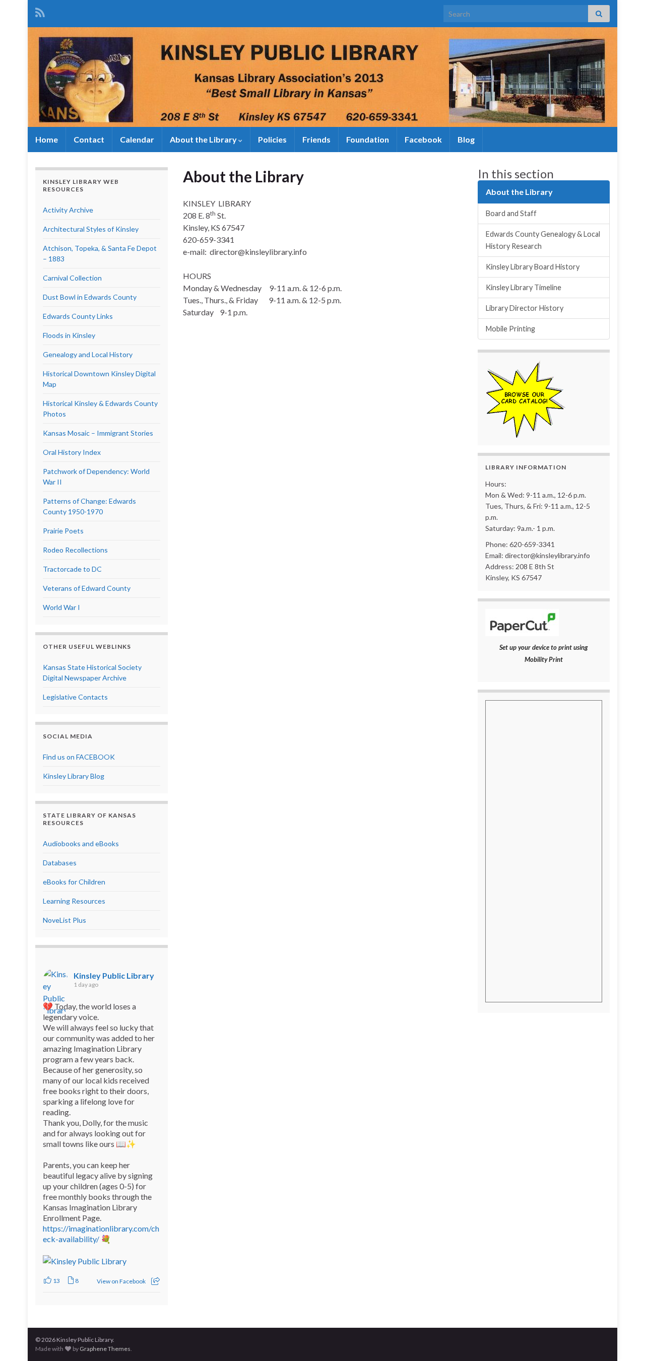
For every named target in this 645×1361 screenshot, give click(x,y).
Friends (316, 139)
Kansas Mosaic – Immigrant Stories (98, 433)
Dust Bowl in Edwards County (90, 297)
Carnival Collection (72, 278)
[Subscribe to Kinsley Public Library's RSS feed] (40, 11)
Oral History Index (72, 452)
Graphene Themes (105, 1348)
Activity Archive (68, 210)
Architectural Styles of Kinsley (91, 229)
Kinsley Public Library (114, 975)
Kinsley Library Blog (73, 776)
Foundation (367, 139)
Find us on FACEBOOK (79, 757)
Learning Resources (74, 901)
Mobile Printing (510, 328)
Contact (89, 139)
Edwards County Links (78, 316)
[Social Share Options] (155, 1281)
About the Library (204, 139)
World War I (61, 607)
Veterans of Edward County (87, 588)
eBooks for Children (74, 881)
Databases (60, 862)
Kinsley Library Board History (532, 266)
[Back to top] (622, 1338)
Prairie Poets (63, 530)
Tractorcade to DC (72, 569)
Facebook (423, 139)
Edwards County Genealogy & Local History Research (543, 240)
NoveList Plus (64, 920)
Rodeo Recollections (75, 550)
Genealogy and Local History (88, 354)
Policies (272, 139)
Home (46, 139)
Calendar (137, 139)
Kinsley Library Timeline (523, 287)
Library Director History (524, 308)
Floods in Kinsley (69, 335)
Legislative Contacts (75, 697)
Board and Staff (511, 213)
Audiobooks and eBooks (81, 843)
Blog (466, 139)
